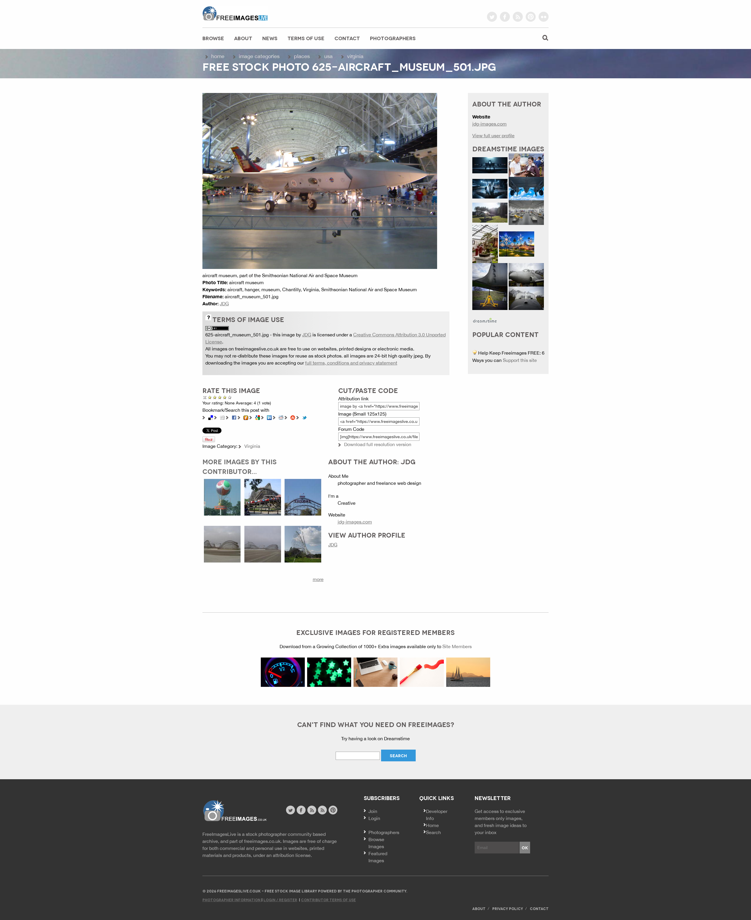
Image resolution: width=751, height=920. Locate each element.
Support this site (520, 360)
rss (518, 17)
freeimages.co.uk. (263, 841)
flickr (544, 17)
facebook (505, 17)
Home (217, 56)
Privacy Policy (507, 908)
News (270, 38)
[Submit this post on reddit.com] (281, 417)
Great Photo (224, 397)
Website (234, 811)
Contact (347, 38)
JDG (224, 303)
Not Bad (214, 397)
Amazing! (229, 397)
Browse (213, 38)
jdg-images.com (355, 521)
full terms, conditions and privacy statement (351, 362)
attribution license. (292, 855)
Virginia (355, 56)
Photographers (393, 38)
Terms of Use (305, 38)
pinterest (531, 17)
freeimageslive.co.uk (235, 13)
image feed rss (322, 810)
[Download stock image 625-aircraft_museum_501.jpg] (319, 180)
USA (328, 56)
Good (219, 397)
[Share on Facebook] (234, 417)
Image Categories (259, 56)
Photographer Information (231, 899)
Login (374, 818)
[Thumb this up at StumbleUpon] (292, 417)
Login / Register (280, 899)
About (243, 38)
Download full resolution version (377, 444)
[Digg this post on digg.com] (222, 417)
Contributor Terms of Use (328, 899)
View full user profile (493, 135)
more (318, 579)
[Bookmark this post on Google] (257, 417)
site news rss (311, 810)
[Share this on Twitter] (304, 417)
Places (302, 56)
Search (433, 832)
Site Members (457, 646)
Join (372, 811)
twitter (492, 17)
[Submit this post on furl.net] (245, 417)
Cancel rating (204, 397)
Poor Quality (209, 397)
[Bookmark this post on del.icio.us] (210, 417)
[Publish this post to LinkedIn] (269, 417)
